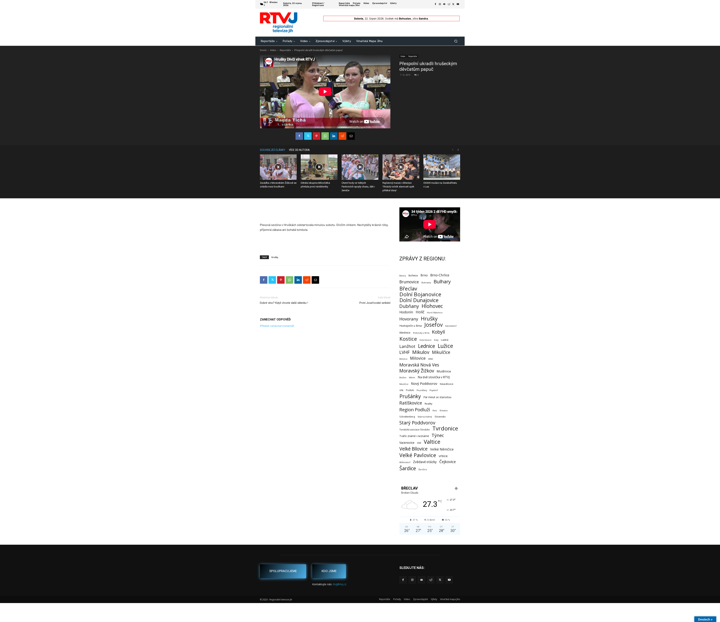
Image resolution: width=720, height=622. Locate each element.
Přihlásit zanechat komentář (277, 325)
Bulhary (442, 282)
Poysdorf (434, 390)
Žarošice (422, 469)
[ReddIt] (342, 136)
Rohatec (444, 410)
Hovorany (408, 319)
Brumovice (409, 282)
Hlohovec (432, 306)
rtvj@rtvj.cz (339, 584)
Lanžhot (407, 346)
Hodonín (406, 312)
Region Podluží (414, 409)
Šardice (407, 468)
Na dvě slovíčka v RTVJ (434, 377)
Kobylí (438, 332)
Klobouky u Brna (421, 333)
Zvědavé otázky (425, 462)
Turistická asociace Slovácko (414, 429)
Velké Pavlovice (417, 455)
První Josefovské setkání (374, 303)
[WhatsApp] (325, 136)
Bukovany (426, 282)
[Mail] (444, 4)
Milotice (403, 359)
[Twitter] (453, 4)
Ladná (444, 339)
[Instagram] (440, 4)
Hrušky (274, 257)
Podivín (410, 390)
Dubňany (409, 306)
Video (273, 50)
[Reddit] (449, 4)
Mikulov (420, 352)
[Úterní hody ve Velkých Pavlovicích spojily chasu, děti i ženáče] (360, 167)
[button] (455, 41)
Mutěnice (444, 371)
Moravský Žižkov (416, 371)
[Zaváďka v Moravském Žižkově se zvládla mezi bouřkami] (278, 167)
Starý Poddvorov (417, 423)
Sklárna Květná (425, 416)
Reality (428, 403)
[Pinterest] (316, 136)
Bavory (402, 275)
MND (430, 359)
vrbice (443, 456)
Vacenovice (406, 443)
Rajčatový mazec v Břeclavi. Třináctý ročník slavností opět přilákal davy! (398, 186)
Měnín (412, 377)
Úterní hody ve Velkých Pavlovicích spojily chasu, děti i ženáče (358, 186)
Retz (435, 410)
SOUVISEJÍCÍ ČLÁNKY (272, 149)
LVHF (404, 352)
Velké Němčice (442, 449)
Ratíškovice (410, 403)
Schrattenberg (407, 416)
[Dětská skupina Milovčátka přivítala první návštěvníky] (319, 167)
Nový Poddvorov (424, 383)
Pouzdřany (422, 390)
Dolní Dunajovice (419, 300)
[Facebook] (435, 4)
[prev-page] (452, 149)
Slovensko (440, 416)
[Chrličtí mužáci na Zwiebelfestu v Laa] (441, 167)
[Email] (351, 136)
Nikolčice (403, 384)
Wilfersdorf (404, 462)
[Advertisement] (325, 213)
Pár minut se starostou (437, 397)
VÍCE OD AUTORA (299, 149)
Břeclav (408, 288)
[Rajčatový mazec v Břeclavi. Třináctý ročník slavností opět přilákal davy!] (400, 167)
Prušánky (410, 396)
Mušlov (402, 377)
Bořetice (413, 275)
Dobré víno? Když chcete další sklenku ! (284, 303)
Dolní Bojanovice (420, 294)
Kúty (436, 340)
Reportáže (285, 50)
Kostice (408, 339)
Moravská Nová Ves (419, 365)
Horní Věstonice (434, 312)
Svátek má (398, 18)
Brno (424, 275)
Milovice (418, 358)
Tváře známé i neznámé (414, 436)
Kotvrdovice (425, 340)
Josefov (433, 325)
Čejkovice (447, 462)
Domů (263, 50)
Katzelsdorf (451, 326)
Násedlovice (446, 384)
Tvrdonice (445, 428)
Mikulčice (441, 352)
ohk (401, 390)
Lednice (426, 346)
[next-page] (458, 149)
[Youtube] (458, 4)
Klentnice (404, 332)
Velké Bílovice (413, 449)
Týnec (438, 435)
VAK (419, 443)
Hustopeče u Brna (410, 325)
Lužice (445, 346)
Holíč (420, 312)
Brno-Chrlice (439, 275)
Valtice (432, 442)
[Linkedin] (334, 136)
